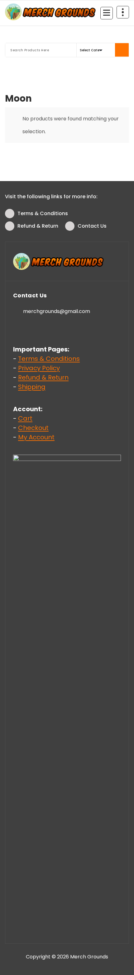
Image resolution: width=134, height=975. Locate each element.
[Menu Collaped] (106, 13)
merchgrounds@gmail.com (56, 311)
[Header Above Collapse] (123, 12)
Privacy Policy (39, 368)
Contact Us (92, 226)
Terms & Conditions (42, 213)
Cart (25, 418)
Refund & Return (37, 226)
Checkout (33, 427)
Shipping (31, 386)
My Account (36, 437)
